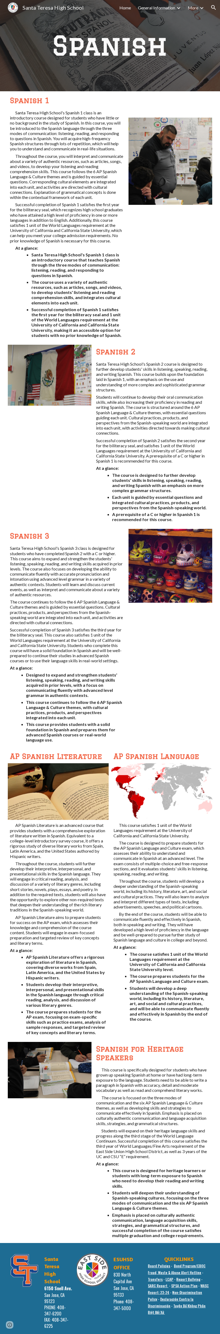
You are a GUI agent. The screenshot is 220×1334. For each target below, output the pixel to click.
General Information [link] (156, 7)
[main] (110, 45)
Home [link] (125, 7)
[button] (213, 7)
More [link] (193, 7)
